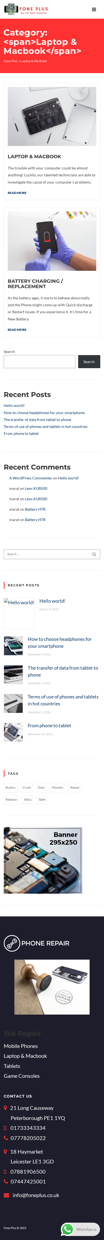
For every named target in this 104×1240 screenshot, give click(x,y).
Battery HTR (35, 509)
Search (9, 351)
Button (10, 787)
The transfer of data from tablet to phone (37, 419)
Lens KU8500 (36, 488)
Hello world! (14, 405)
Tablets (12, 1066)
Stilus (27, 799)
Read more (17, 192)
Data (41, 787)
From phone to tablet (21, 433)
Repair (75, 787)
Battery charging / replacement (35, 283)
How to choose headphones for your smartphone (44, 412)
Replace (11, 799)
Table (42, 799)
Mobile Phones (21, 1046)
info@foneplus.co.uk (36, 1195)
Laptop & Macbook (34, 156)
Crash (27, 787)
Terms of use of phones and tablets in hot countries (45, 426)
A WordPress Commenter (30, 478)
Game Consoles (22, 1075)
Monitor (57, 787)
